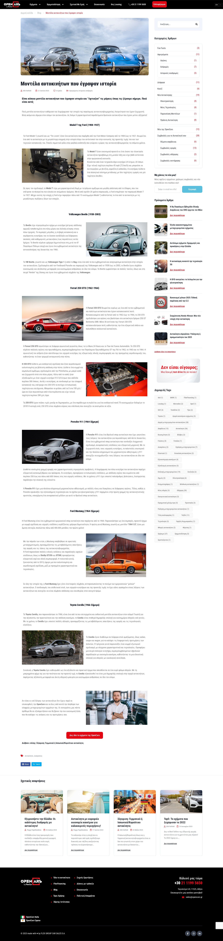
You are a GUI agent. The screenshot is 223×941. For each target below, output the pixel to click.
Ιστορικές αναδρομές (86, 91)
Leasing (162, 404)
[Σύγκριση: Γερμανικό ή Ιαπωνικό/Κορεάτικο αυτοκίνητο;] (135, 801)
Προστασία (190, 503)
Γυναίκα (178, 441)
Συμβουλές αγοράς (168, 148)
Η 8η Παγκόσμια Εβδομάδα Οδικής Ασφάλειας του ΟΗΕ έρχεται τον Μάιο (186, 208)
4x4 (160, 398)
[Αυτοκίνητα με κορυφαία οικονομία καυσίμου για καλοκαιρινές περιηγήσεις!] (88, 801)
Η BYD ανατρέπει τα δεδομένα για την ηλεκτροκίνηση (186, 281)
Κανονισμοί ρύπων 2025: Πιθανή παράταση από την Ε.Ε (183, 299)
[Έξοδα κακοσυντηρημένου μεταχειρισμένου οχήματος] (160, 229)
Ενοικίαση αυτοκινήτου (184, 453)
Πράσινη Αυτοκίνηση (169, 120)
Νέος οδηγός (164, 490)
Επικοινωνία (82, 889)
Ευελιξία (192, 472)
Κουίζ (159, 89)
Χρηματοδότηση (182, 534)
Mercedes (178, 404)
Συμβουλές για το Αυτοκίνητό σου (171, 135)
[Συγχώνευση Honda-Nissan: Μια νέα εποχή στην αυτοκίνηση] (160, 320)
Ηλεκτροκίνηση (166, 101)
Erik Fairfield (27, 91)
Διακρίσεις (38, 756)
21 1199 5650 (188, 883)
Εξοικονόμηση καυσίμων (168, 459)
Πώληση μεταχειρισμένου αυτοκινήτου (173, 509)
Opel (193, 404)
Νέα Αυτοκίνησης (164, 95)
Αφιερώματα (73, 91)
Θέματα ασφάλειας (168, 142)
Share (27, 764)
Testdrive (175, 410)
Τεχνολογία (163, 521)
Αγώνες (163, 60)
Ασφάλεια (163, 429)
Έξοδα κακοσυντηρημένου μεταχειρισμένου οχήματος (181, 226)
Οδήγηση (182, 490)
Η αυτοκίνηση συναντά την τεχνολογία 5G (186, 263)
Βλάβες (181, 435)
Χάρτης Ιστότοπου (62, 902)
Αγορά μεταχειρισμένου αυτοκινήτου (173, 422)
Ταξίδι (185, 515)
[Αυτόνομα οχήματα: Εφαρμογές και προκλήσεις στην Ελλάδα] (160, 247)
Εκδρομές (164, 67)
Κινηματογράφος (165, 484)
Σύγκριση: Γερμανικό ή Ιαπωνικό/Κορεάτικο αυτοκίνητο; (130, 822)
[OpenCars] (12, 4)
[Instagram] (193, 933)
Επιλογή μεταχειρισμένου (169, 472)
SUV (160, 410)
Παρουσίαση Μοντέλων (170, 114)
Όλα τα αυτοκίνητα (62, 877)
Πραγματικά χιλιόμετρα (168, 503)
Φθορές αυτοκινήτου (167, 528)
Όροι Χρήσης (59, 895)
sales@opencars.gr (193, 897)
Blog (39, 13)
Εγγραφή (192, 189)
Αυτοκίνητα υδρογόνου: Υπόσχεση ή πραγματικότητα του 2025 (185, 335)
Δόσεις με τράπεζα (85, 883)
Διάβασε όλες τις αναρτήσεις (165, 352)
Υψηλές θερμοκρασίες (185, 521)
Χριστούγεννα (164, 540)
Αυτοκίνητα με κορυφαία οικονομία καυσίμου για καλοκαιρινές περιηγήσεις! (86, 822)
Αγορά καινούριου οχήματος (184, 416)
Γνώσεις (162, 441)
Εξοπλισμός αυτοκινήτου (168, 466)
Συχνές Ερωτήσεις (85, 877)
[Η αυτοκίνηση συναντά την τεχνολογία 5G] (160, 266)
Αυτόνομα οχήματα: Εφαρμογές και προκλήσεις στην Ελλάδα (185, 245)
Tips (190, 410)
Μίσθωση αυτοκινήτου (189, 484)
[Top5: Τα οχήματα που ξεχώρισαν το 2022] (181, 801)
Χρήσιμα (163, 534)
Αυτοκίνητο (29, 756)
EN (217, 5)
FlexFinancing (190, 398)
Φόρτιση (187, 528)
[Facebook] (187, 933)
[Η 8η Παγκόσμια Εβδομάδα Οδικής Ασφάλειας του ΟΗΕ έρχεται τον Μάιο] (160, 211)
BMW (173, 398)
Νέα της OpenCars (165, 129)
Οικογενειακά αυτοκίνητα (168, 497)
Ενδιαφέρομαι (159, 4)
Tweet (38, 764)
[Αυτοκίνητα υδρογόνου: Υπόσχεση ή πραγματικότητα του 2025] (160, 338)
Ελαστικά (162, 453)
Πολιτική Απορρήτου (86, 895)
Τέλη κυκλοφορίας (166, 515)
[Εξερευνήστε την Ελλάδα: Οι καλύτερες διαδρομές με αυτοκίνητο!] (42, 801)
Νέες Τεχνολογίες (168, 107)
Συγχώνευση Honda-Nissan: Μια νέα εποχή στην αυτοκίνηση (185, 317)
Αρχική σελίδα (27, 13)
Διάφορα (161, 82)
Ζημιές (161, 478)
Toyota (161, 416)
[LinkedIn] (199, 933)
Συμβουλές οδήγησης (169, 154)
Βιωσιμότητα (164, 435)
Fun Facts (161, 48)
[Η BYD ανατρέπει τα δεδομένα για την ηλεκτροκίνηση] (160, 284)
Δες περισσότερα (177, 215)
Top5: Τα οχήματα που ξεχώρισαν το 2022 (176, 820)
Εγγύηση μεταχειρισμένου (186, 447)
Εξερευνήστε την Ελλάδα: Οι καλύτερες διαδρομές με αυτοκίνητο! (40, 822)
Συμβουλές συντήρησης (170, 160)
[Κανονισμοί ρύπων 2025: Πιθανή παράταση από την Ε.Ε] (160, 302)
